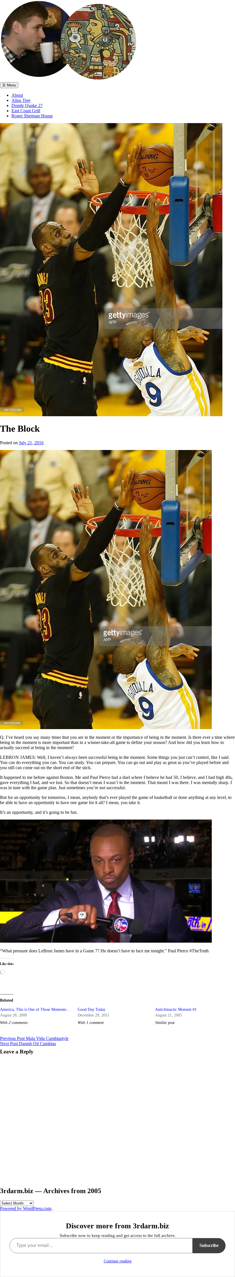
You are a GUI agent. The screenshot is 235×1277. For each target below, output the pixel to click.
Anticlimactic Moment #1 (176, 1009)
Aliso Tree (20, 100)
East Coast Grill (25, 110)
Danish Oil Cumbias (28, 1043)
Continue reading (118, 1261)
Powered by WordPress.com (25, 1208)
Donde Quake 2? (26, 105)
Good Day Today (91, 1009)
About (17, 95)
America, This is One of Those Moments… (35, 1009)
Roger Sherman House (32, 115)
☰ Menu (9, 85)
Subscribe (209, 1245)
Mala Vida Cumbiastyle (34, 1038)
